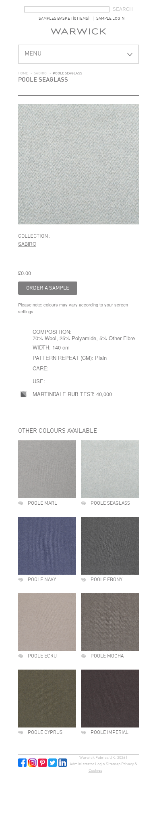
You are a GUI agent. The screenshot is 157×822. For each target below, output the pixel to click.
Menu (33, 54)
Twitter (52, 762)
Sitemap (113, 764)
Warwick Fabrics (78, 31)
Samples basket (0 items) (64, 18)
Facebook (22, 762)
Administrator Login (87, 764)
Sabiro (40, 73)
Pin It (42, 762)
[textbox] (66, 9)
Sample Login (110, 18)
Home (23, 73)
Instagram (32, 762)
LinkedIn (62, 762)
